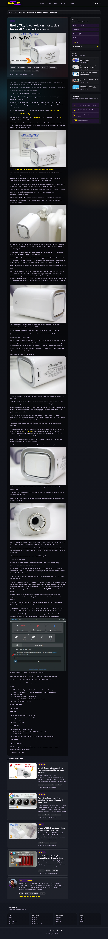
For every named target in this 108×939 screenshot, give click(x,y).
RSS (57, 923)
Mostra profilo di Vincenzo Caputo (29, 896)
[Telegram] (61, 930)
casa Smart (36, 67)
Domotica (11, 923)
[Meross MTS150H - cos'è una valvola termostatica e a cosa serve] (23, 831)
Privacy (72, 3)
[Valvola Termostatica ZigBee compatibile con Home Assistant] (23, 859)
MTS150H (41, 842)
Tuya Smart (58, 785)
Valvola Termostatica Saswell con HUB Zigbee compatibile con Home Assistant (51, 770)
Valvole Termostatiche (16, 71)
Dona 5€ (34, 921)
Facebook (58, 921)
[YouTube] (57, 930)
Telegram (58, 919)
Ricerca (56, 3)
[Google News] (50, 930)
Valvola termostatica (49, 785)
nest (40, 815)
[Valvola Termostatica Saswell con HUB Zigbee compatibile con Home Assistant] (23, 771)
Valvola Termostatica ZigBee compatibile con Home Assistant (50, 857)
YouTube (58, 917)
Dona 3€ (34, 919)
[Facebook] (47, 930)
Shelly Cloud (44, 67)
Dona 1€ (34, 917)
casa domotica (21, 67)
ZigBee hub (55, 870)
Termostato (27, 71)
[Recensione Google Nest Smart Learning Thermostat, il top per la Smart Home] (23, 801)
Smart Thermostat (56, 815)
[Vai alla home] (14, 3)
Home (42, 3)
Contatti (97, 3)
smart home (53, 67)
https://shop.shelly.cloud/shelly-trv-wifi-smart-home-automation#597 (32, 169)
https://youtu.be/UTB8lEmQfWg (20, 114)
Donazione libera (37, 923)
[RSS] (54, 930)
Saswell (40, 785)
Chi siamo (64, 3)
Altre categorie (77, 46)
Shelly (15, 12)
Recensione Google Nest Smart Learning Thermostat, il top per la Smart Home (51, 800)
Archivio (49, 3)
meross (47, 842)
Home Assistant (13, 921)
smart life (48, 870)
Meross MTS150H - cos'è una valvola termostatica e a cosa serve (51, 829)
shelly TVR (35, 71)
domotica (13, 67)
